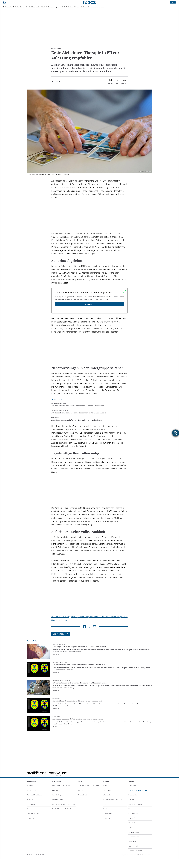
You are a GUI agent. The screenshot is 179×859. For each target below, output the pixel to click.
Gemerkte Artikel (33, 809)
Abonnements (133, 786)
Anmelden (30, 786)
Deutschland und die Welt (61, 809)
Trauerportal (133, 813)
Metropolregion (57, 800)
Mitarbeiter (132, 841)
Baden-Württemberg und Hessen (64, 804)
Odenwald (56, 790)
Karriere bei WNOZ (135, 851)
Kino (104, 804)
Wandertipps (107, 795)
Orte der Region (57, 795)
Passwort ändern (33, 813)
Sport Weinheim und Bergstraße (89, 786)
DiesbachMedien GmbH (35, 855)
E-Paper (30, 800)
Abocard (131, 800)
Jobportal (131, 818)
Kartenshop (107, 790)
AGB (138, 855)
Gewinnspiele (108, 813)
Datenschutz (132, 855)
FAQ (129, 827)
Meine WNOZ (31, 781)
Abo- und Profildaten (34, 795)
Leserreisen (107, 818)
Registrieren (31, 790)
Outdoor (106, 809)
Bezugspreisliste (134, 846)
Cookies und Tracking (146, 855)
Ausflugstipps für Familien (112, 800)
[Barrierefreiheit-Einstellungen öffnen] (175, 433)
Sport (80, 781)
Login (173, 2)
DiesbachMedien (134, 832)
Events (105, 786)
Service (131, 781)
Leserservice (132, 795)
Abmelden (30, 818)
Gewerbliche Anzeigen (136, 804)
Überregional (82, 795)
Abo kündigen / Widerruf (137, 790)
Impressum (58, 309)
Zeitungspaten (133, 837)
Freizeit (106, 781)
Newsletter (31, 804)
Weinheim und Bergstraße (61, 786)
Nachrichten (56, 781)
